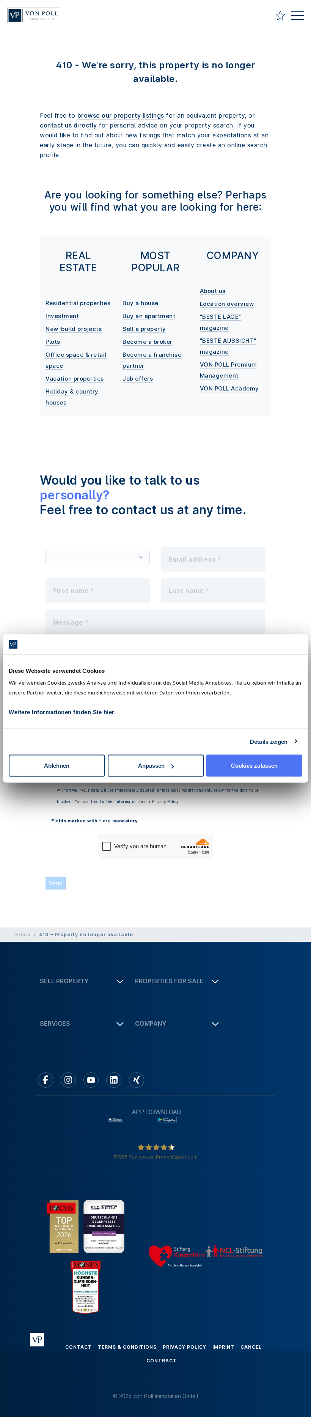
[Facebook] (45, 1080)
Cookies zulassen (254, 765)
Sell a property (144, 328)
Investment (62, 316)
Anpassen (151, 765)
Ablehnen (56, 765)
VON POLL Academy (229, 388)
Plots (53, 341)
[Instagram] (68, 1080)
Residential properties (78, 303)
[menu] (297, 16)
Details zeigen (268, 741)
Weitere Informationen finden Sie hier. (62, 712)
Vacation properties (75, 378)
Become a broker (148, 341)
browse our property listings (120, 115)
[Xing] (136, 1080)
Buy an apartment (149, 316)
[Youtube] (91, 1080)
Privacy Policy (184, 1347)
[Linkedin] (113, 1080)
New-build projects (74, 328)
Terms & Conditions (127, 1347)
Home (23, 934)
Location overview (227, 303)
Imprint (223, 1347)
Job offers (138, 378)
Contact (78, 1347)
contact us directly (68, 125)
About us (213, 290)
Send (56, 883)
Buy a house (141, 303)
